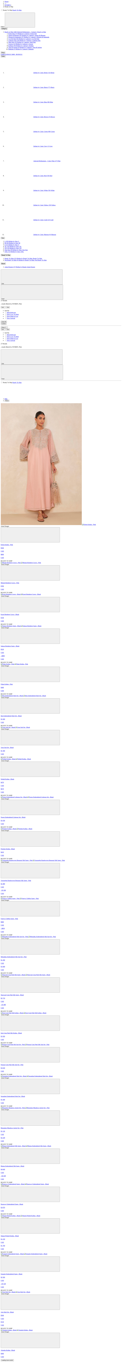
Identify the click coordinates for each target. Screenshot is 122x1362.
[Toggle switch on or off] (2, 10)
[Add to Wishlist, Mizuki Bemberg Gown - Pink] (30, 573)
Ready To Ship (17, 10)
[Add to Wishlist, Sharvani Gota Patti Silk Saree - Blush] (30, 985)
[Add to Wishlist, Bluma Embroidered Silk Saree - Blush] (30, 1156)
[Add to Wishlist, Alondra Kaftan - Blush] (30, 1340)
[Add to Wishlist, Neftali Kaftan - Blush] (30, 769)
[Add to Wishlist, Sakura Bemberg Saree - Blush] (30, 636)
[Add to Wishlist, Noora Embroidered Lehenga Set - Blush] (30, 807)
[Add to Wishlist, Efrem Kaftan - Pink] (30, 534)
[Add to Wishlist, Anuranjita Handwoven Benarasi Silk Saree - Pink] (30, 870)
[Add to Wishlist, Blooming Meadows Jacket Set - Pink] (30, 1118)
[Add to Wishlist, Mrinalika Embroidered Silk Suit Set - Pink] (30, 946)
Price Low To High (13, 314)
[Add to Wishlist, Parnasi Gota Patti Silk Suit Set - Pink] (30, 1054)
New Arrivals (11, 318)
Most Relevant (11, 312)
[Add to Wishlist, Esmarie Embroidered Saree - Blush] (30, 1264)
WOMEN (8, 5)
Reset (7, 400)
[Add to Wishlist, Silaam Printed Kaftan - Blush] (30, 1226)
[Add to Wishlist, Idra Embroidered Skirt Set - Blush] (30, 706)
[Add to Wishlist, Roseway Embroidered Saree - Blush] (30, 1194)
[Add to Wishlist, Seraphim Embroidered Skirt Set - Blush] (30, 1086)
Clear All (4, 321)
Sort (3, 307)
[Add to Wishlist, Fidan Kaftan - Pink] (30, 674)
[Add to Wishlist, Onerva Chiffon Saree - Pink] (30, 908)
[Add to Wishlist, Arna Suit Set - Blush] (30, 737)
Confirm (4, 323)
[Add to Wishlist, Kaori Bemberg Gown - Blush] (30, 604)
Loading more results (7, 1360)
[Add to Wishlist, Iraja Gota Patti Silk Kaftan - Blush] (30, 1023)
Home (6, 1)
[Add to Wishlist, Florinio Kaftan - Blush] (30, 839)
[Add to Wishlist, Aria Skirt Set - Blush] (30, 1302)
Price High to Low (12, 316)
